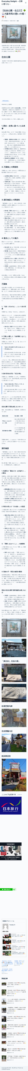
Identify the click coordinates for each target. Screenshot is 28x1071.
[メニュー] (25, 2)
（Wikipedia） (5, 100)
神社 (10, 937)
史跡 (18, 20)
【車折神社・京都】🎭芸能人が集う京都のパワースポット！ (18, 941)
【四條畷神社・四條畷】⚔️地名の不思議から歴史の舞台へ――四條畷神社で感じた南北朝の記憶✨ (16, 1009)
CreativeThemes (6, 1069)
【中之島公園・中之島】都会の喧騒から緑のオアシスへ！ (7, 970)
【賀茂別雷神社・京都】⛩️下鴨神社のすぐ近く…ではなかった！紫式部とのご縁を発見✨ (18, 948)
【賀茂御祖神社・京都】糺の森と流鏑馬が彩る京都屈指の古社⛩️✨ (18, 953)
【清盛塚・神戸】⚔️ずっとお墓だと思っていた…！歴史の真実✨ (19, 962)
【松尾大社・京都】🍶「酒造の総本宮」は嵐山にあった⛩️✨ (18, 936)
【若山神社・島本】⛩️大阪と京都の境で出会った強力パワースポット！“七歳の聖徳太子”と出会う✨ (16, 992)
